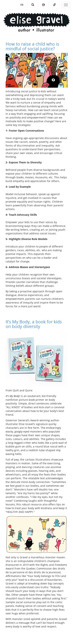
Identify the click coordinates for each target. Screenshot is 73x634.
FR (21, 5)
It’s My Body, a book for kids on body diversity (34, 324)
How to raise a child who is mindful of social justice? (32, 46)
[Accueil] (36, 19)
